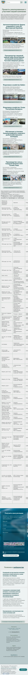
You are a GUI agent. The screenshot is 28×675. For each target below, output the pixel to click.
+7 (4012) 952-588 (11, 628)
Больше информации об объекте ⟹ (12, 50)
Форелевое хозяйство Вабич (14, 85)
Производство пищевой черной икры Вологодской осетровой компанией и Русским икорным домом (14, 58)
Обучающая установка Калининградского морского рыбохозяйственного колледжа (14, 134)
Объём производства (8, 33)
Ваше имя (5, 521)
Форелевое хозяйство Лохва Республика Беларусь (14, 108)
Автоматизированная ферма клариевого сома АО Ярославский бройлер (14, 26)
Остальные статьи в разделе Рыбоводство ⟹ (13, 621)
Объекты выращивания (8, 32)
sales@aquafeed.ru (7, 518)
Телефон (5, 525)
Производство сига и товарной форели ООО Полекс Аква (14, 163)
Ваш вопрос (6, 532)
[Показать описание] (8, 541)
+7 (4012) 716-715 (15, 629)
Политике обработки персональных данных (8, 667)
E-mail (4, 528)
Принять (23, 669)
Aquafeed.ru (14, 655)
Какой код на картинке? (9, 546)
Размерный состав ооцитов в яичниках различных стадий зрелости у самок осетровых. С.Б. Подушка (13, 574)
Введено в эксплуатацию (9, 36)
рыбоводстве (19, 567)
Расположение (6, 30)
